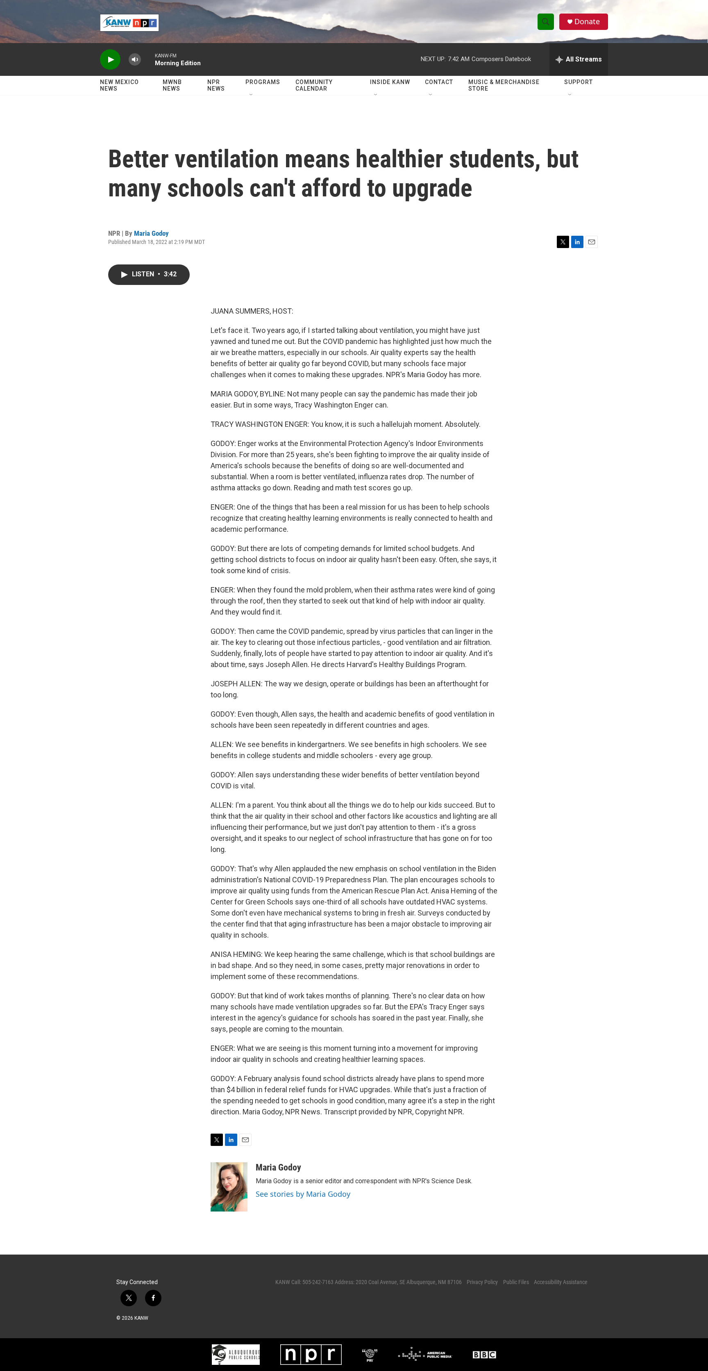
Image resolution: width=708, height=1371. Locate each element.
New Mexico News (119, 85)
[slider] (148, 59)
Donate (587, 21)
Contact (439, 82)
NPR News (216, 85)
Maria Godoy (151, 233)
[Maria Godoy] (229, 1187)
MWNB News (172, 85)
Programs (262, 82)
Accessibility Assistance (561, 1282)
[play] (110, 59)
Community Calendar (314, 85)
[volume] (135, 59)
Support (578, 82)
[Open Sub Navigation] (251, 95)
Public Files (516, 1282)
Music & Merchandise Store (504, 85)
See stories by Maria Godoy (303, 1194)
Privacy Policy (482, 1282)
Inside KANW (390, 82)
